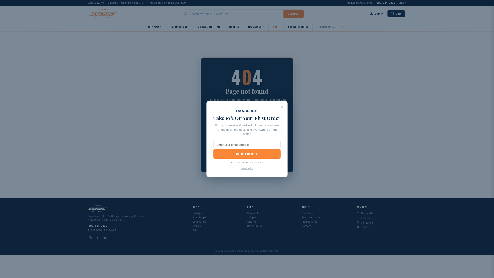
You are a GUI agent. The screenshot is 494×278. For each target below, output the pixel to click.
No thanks (247, 168)
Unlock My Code (247, 154)
